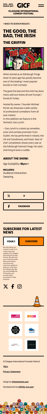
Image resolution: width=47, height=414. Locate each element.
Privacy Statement (11, 371)
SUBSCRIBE (31, 241)
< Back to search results (16, 23)
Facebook (24, 206)
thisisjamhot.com (20, 382)
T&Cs (5, 366)
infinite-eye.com (26, 387)
